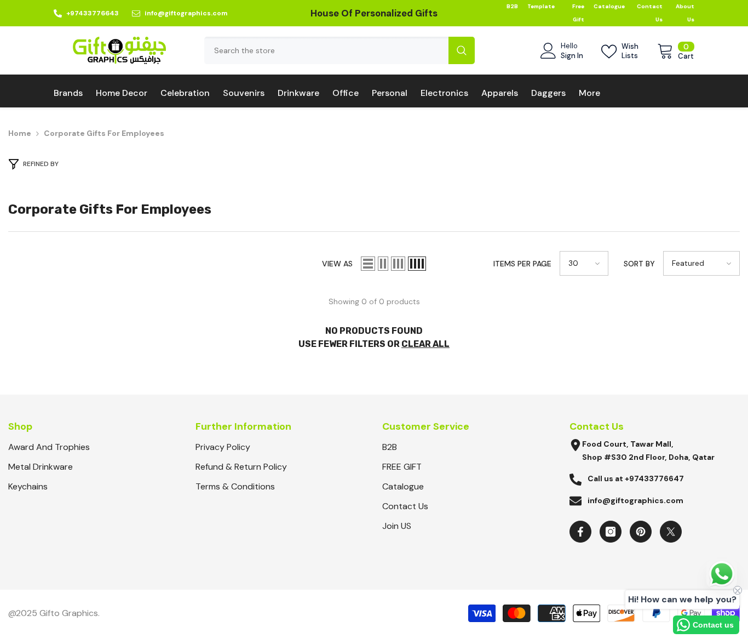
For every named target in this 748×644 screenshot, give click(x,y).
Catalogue (609, 6)
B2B (512, 6)
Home (19, 133)
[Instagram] (611, 532)
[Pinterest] (641, 532)
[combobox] (326, 50)
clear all (425, 344)
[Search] (339, 50)
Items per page (522, 264)
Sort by (639, 264)
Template (541, 6)
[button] (368, 264)
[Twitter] (671, 532)
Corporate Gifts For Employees (104, 133)
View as (337, 264)
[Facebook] (580, 532)
